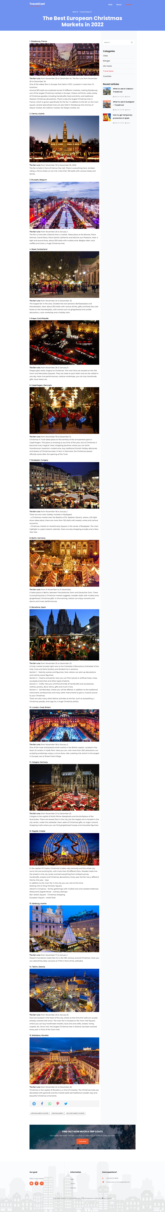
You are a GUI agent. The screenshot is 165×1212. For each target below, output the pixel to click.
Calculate (82, 1141)
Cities (105, 56)
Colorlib (109, 1198)
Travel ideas (85, 12)
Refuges (106, 61)
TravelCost (37, 4)
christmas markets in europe (39, 1113)
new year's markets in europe (75, 1113)
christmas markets (57, 1113)
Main (110, 4)
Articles (128, 4)
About (119, 4)
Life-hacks (107, 66)
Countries (107, 76)
